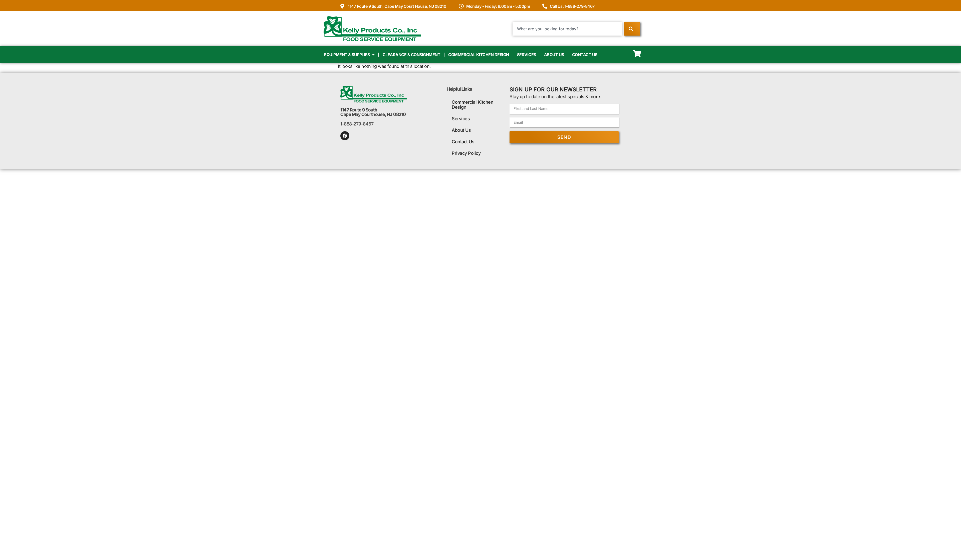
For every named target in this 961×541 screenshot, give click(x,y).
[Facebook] (344, 135)
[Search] (632, 29)
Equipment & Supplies (347, 54)
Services (526, 54)
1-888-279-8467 (356, 123)
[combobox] (567, 29)
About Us (554, 54)
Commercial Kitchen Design (478, 54)
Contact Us (584, 54)
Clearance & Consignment (411, 54)
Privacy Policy (466, 153)
